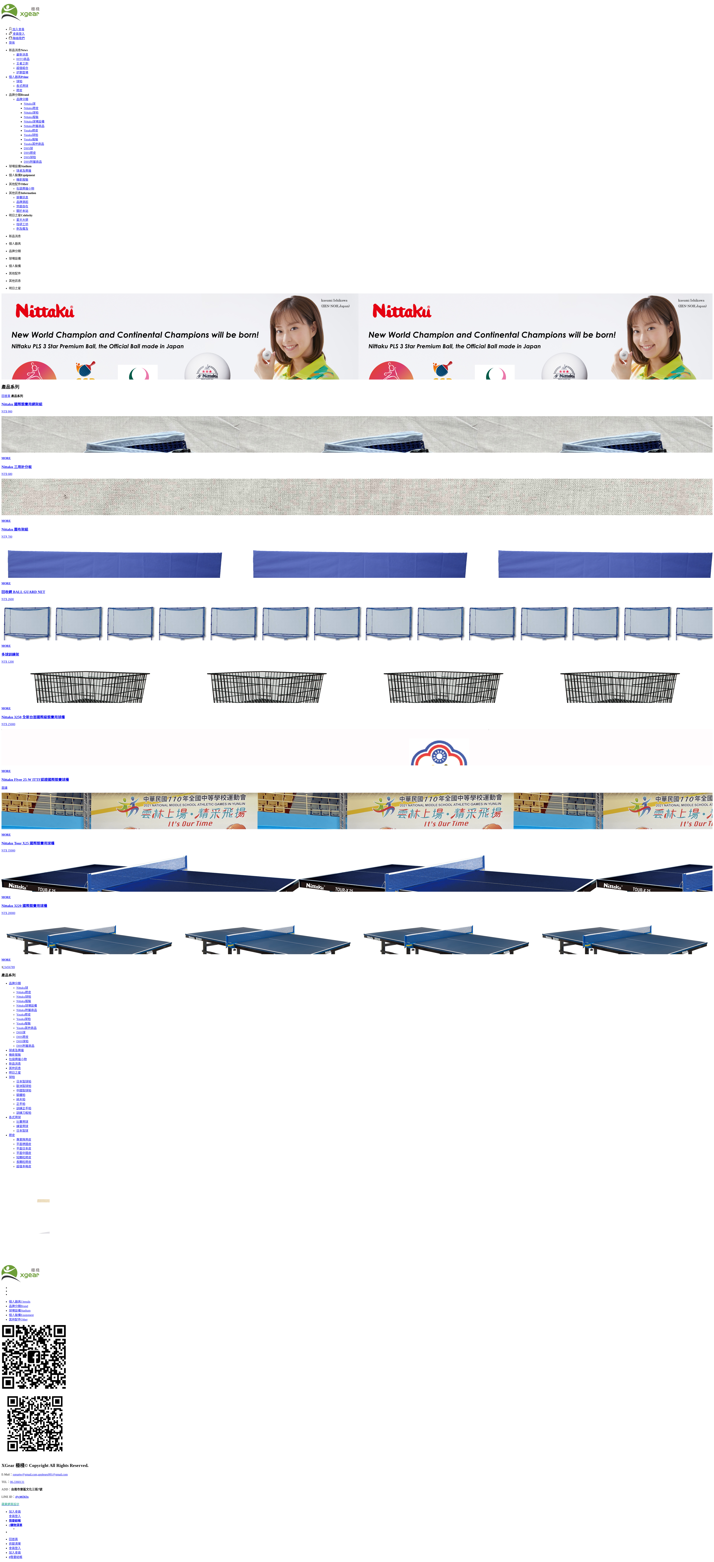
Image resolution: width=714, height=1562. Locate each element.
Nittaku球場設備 (34, 121)
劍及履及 (22, 228)
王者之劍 (22, 63)
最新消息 (22, 54)
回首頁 (5, 396)
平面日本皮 (23, 1148)
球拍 (19, 81)
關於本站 (22, 210)
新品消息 (15, 1063)
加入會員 (18, 29)
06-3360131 (17, 1481)
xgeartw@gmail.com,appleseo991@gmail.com (40, 1474)
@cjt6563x (22, 1496)
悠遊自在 (22, 206)
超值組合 (22, 68)
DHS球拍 (30, 157)
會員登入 (18, 33)
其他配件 (18, 1319)
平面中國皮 (23, 1153)
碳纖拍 (20, 1095)
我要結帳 (15, 1557)
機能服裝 (22, 179)
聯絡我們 (18, 38)
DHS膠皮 (30, 152)
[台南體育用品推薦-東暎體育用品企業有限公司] (20, 19)
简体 (12, 42)
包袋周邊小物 (25, 188)
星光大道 (22, 219)
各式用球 (22, 85)
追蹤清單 (15, 1543)
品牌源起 (22, 202)
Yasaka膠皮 (31, 130)
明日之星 (15, 1072)
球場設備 (19, 1310)
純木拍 (20, 1099)
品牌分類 (22, 99)
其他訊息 (15, 1068)
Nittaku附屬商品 (34, 126)
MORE (6, 458)
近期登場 (22, 72)
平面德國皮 (23, 1144)
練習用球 (22, 1126)
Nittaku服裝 (31, 117)
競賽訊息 (22, 197)
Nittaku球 (30, 103)
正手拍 (20, 1103)
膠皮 (19, 90)
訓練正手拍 (23, 1108)
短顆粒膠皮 (23, 1157)
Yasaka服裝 (31, 139)
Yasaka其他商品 (34, 143)
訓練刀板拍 (23, 1112)
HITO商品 (23, 59)
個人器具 (18, 77)
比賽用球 (22, 1121)
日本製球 (22, 1130)
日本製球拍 (23, 1081)
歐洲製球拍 (23, 1086)
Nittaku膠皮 (31, 108)
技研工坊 (22, 224)
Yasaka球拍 (31, 135)
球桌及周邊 (23, 170)
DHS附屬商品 (33, 161)
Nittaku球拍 (31, 112)
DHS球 (28, 148)
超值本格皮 (23, 1166)
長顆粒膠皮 (23, 1162)
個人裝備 (21, 1315)
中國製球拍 (23, 1090)
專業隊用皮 (23, 1139)
